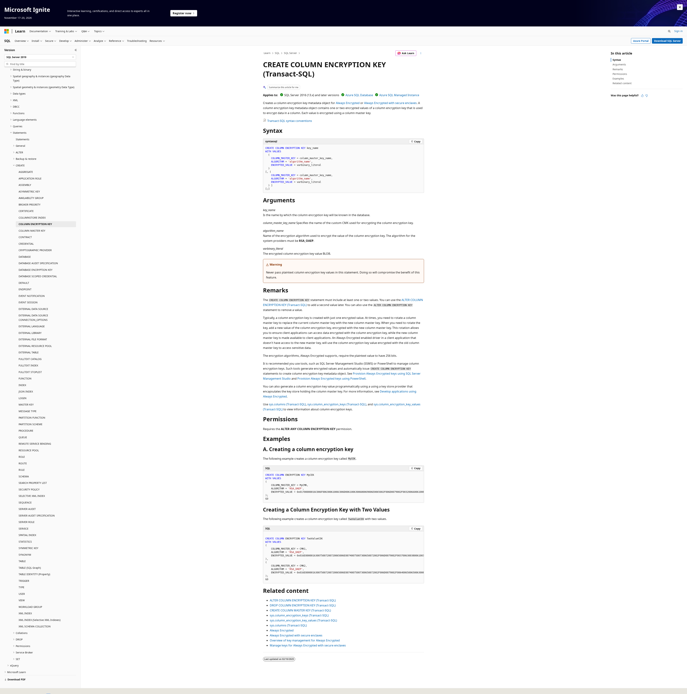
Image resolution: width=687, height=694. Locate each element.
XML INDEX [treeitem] (25, 613)
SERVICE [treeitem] (23, 528)
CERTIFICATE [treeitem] (26, 211)
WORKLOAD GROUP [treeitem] (30, 607)
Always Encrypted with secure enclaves (390, 103)
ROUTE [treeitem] (23, 463)
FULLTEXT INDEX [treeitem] (28, 365)
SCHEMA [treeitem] (24, 476)
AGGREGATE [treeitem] (26, 172)
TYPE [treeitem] (21, 587)
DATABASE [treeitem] (25, 256)
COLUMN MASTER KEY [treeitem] (32, 230)
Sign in (678, 31)
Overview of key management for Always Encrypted (305, 640)
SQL (277, 53)
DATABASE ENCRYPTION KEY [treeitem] (35, 269)
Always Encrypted (348, 103)
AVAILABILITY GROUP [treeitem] (31, 198)
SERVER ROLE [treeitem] (27, 522)
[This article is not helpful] (646, 95)
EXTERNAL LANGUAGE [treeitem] (32, 326)
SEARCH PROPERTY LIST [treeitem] (33, 483)
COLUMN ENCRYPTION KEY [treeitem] (35, 224)
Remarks (618, 69)
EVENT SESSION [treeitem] (28, 302)
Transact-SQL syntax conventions (289, 121)
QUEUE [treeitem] (23, 437)
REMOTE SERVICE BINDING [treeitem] (35, 443)
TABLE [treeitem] (22, 561)
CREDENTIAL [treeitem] (26, 243)
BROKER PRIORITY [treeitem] (29, 204)
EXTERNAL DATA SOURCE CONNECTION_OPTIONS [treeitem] (33, 318)
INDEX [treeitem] (22, 385)
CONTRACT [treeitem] (25, 237)
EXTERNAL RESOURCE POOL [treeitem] (35, 346)
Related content (622, 83)
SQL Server (290, 53)
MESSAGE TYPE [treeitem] (27, 411)
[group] (343, 487)
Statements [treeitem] (22, 139)
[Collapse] (76, 50)
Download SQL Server (667, 41)
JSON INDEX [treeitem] (26, 391)
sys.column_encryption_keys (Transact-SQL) (336, 404)
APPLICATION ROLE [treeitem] (30, 178)
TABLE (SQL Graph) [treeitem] (30, 567)
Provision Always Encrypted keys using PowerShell (331, 379)
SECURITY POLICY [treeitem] (29, 489)
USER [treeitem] (22, 594)
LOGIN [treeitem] (22, 398)
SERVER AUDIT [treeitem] (27, 509)
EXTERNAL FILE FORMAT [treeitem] (33, 339)
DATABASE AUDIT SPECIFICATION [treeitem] (38, 263)
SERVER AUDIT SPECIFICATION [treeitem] (37, 515)
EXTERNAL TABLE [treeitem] (29, 352)
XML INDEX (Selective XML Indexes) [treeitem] (39, 620)
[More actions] (421, 53)
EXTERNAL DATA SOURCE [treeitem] (33, 309)
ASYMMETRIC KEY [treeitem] (29, 191)
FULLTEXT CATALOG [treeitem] (30, 359)
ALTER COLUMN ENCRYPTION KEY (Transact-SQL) (303, 600)
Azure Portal (641, 41)
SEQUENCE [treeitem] (25, 502)
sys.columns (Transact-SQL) (287, 404)
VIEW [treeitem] (22, 600)
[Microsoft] (6, 31)
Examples (618, 78)
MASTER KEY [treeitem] (26, 404)
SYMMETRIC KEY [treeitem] (28, 548)
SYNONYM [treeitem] (25, 554)
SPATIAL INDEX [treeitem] (27, 535)
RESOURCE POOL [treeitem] (29, 450)
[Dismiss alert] (680, 7)
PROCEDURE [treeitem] (26, 430)
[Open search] (669, 31)
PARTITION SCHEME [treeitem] (30, 424)
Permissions (620, 74)
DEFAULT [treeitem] (24, 283)
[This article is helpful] (642, 95)
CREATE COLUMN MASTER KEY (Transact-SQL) (300, 610)
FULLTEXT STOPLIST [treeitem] (30, 372)
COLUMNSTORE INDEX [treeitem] (32, 217)
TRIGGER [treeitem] (24, 580)
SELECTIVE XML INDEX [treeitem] (32, 496)
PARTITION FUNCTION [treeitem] (32, 417)
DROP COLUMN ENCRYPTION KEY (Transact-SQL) (303, 605)
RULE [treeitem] (22, 469)
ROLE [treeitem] (22, 456)
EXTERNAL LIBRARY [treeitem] (30, 333)
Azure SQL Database (359, 95)
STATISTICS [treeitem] (25, 541)
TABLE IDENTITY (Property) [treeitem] (34, 574)
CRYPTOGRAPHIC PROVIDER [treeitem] (35, 250)
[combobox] (40, 57)
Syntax (617, 59)
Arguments (619, 64)
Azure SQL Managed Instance (399, 95)
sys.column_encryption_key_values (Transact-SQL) (303, 620)
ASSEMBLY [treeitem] (25, 185)
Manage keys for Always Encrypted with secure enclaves (308, 645)
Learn (267, 53)
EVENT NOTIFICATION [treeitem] (32, 296)
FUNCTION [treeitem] (25, 378)
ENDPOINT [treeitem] (25, 289)
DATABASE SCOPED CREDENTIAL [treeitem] (38, 276)
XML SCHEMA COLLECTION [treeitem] (35, 626)
